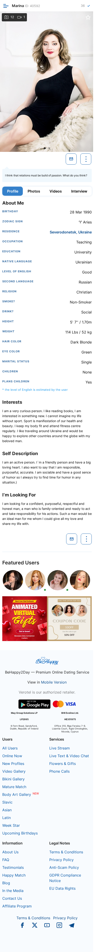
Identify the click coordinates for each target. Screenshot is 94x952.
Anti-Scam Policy (64, 867)
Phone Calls (59, 771)
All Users (10, 748)
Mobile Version (54, 682)
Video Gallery (14, 771)
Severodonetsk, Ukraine (71, 232)
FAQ (5, 859)
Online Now (12, 756)
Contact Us (12, 898)
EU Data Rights (62, 888)
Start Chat (79, 944)
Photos (34, 191)
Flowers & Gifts (62, 763)
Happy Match (14, 875)
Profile (12, 191)
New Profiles (13, 763)
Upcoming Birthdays (20, 833)
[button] (44, 148)
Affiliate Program (17, 906)
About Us (10, 852)
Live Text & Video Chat (69, 756)
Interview (79, 191)
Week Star (11, 825)
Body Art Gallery (16, 794)
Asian (7, 810)
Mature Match (14, 786)
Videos (56, 191)
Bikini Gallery (13, 779)
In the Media (13, 890)
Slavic (7, 802)
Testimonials (13, 867)
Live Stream (59, 748)
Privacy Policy (61, 859)
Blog (6, 883)
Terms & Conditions (66, 852)
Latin (6, 817)
